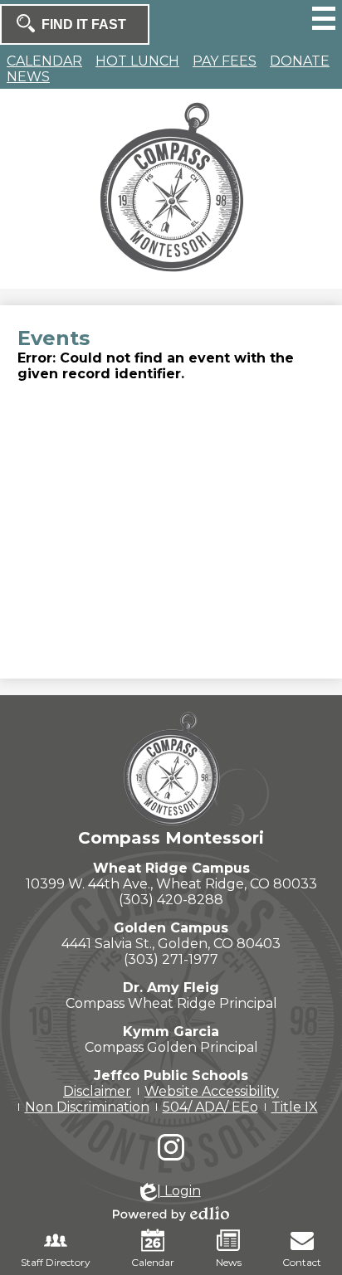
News (229, 1262)
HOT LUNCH (137, 61)
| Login (179, 1191)
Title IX (294, 1107)
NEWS (28, 77)
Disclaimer (97, 1091)
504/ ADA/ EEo (210, 1107)
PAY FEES (224, 61)
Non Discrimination (87, 1107)
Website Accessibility (211, 1091)
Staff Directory (55, 1262)
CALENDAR (44, 61)
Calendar (152, 1262)
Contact (301, 1262)
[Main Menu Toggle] (323, 18)
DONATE (300, 61)
